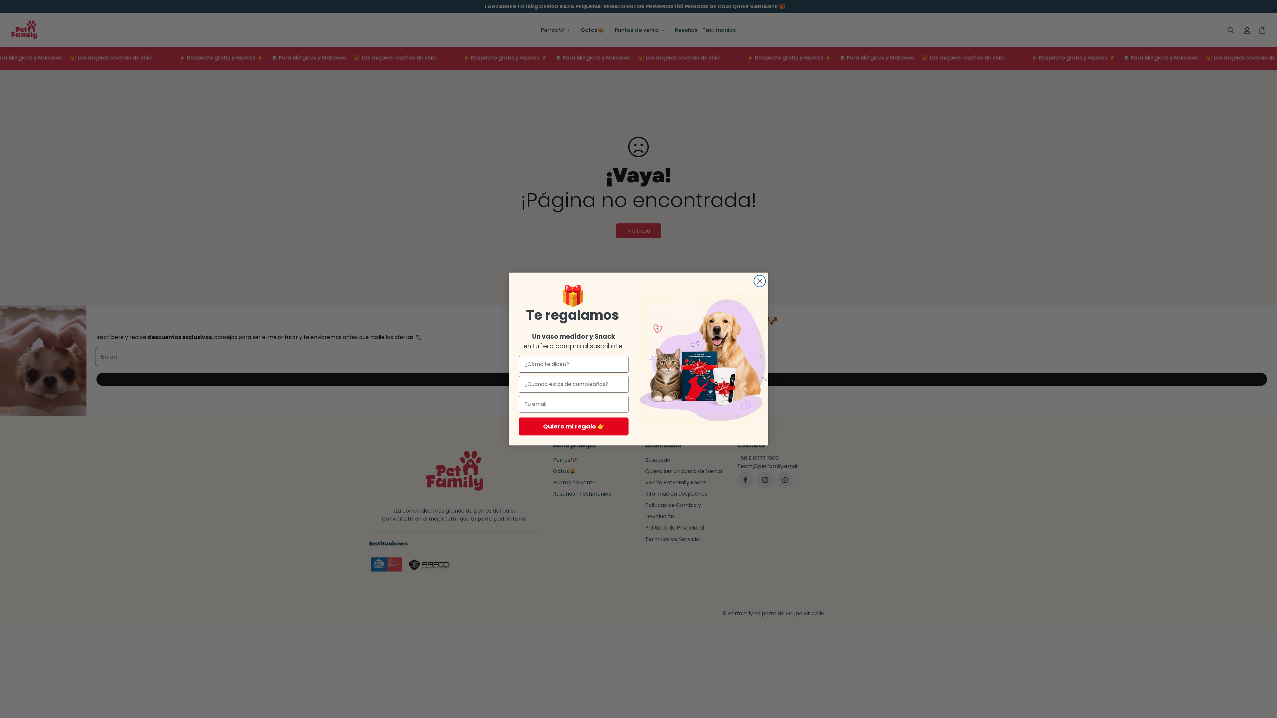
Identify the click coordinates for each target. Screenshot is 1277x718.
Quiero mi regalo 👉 (574, 426)
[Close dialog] (760, 281)
